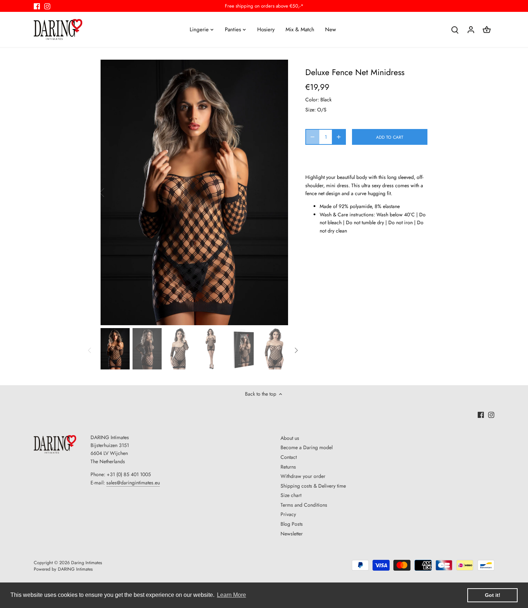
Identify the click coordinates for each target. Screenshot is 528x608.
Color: (312, 99)
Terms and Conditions (304, 504)
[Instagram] (47, 6)
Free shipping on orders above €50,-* (264, 6)
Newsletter (292, 533)
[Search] (455, 29)
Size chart (291, 495)
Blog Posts (292, 524)
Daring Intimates (86, 562)
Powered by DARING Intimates (63, 569)
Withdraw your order (303, 476)
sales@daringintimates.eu (133, 482)
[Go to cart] (486, 29)
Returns (288, 466)
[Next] (277, 193)
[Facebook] (37, 6)
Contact (289, 457)
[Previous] (111, 193)
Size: (310, 109)
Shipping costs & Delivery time (313, 485)
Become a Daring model (307, 447)
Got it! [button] (492, 595)
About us (290, 438)
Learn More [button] (231, 595)
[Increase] (339, 136)
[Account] (471, 29)
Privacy (288, 514)
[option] (194, 193)
